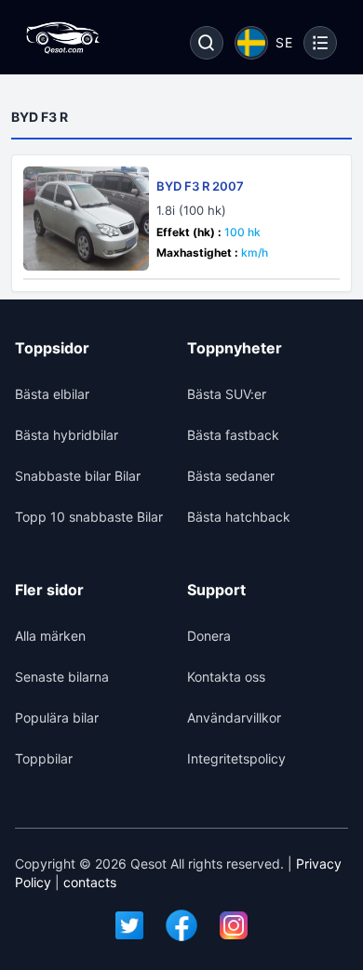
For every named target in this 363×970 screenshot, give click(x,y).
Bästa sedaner (231, 476)
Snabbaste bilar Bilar (78, 476)
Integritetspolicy (236, 758)
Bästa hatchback (238, 517)
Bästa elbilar (52, 394)
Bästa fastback (233, 435)
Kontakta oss (226, 676)
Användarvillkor (234, 717)
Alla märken (50, 636)
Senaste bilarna (62, 676)
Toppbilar (44, 758)
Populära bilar (57, 717)
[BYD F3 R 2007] (86, 218)
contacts (89, 882)
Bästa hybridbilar (66, 435)
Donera (209, 636)
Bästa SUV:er (226, 394)
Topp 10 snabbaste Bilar (89, 517)
